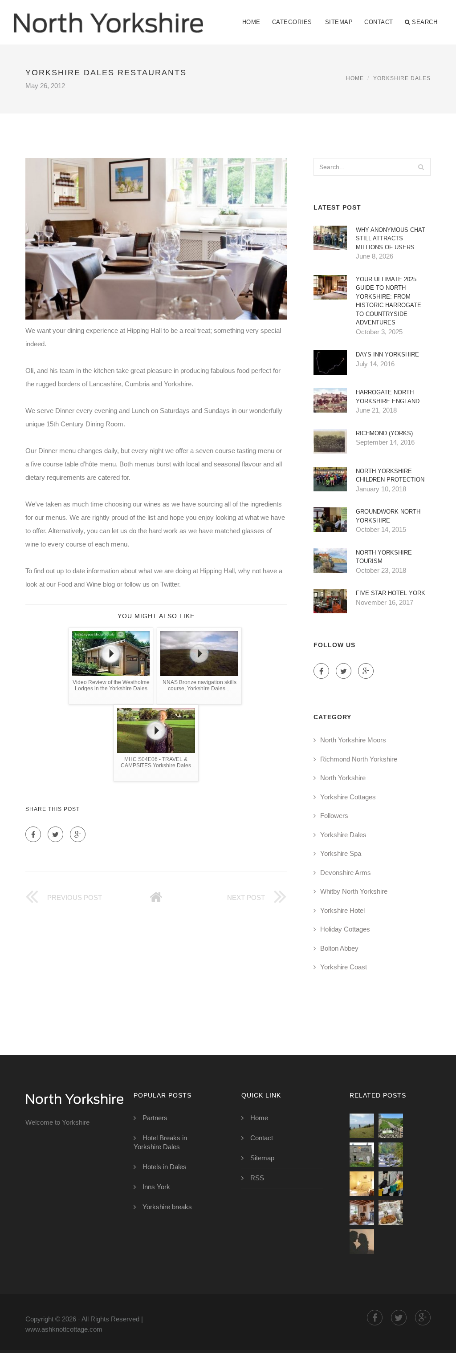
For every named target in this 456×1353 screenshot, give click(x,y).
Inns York (156, 1187)
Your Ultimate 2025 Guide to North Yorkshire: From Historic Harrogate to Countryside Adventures (388, 301)
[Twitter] (55, 834)
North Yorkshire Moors (353, 740)
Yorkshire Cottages (348, 797)
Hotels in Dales (164, 1167)
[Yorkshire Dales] (391, 1154)
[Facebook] (33, 834)
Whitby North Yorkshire (353, 891)
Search (424, 22)
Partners (154, 1118)
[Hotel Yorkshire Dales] (362, 1241)
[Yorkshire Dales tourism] (391, 1126)
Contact (378, 22)
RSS (257, 1178)
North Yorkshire (343, 778)
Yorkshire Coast (343, 967)
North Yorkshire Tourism (384, 557)
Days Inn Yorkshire (387, 354)
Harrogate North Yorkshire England (387, 397)
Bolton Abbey (339, 948)
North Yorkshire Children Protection (390, 475)
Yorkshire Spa (340, 853)
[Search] (421, 167)
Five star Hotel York (390, 593)
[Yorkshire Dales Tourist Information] (391, 1183)
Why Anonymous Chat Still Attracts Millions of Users (390, 239)
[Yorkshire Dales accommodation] (362, 1183)
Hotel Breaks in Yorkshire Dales (160, 1142)
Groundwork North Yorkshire (388, 516)
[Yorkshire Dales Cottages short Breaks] (391, 1212)
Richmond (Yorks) (384, 433)
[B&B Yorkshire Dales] (362, 1212)
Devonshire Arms (345, 872)
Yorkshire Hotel (342, 910)
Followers (334, 815)
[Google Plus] (78, 834)
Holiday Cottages (345, 929)
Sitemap (339, 22)
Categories (292, 22)
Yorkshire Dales (402, 78)
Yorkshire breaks (167, 1207)
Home (251, 22)
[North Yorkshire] (108, 16)
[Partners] (362, 1126)
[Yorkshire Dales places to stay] (362, 1154)
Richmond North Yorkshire (358, 759)
